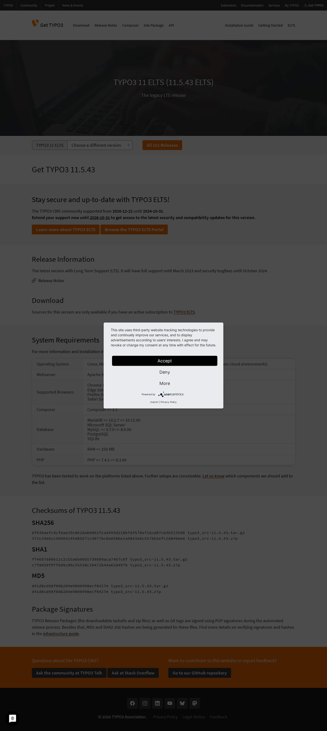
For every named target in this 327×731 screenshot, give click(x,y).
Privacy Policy (169, 401)
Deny (164, 372)
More (164, 383)
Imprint (154, 401)
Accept (165, 360)
